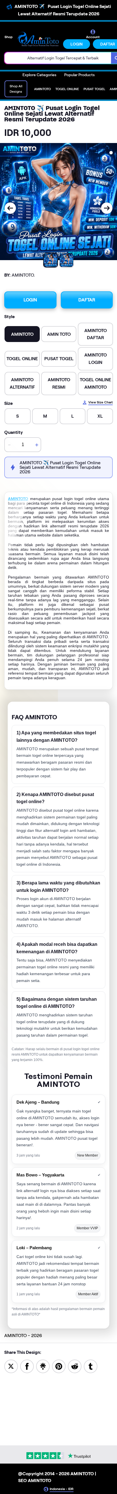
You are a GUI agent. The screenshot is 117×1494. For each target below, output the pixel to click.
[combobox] (58, 58)
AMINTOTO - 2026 (23, 1335)
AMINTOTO (18, 498)
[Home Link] (38, 39)
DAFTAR (86, 299)
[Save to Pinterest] (59, 1366)
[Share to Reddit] (75, 1366)
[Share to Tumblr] (90, 1366)
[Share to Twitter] (11, 1366)
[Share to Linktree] (43, 1366)
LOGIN (76, 44)
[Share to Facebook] (27, 1366)
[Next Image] (107, 208)
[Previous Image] (10, 208)
